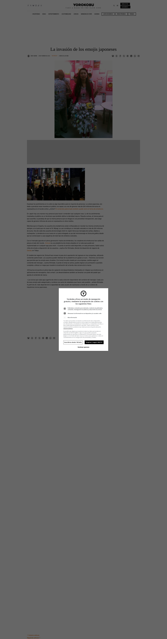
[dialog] (83, 319)
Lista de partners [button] (68, 328)
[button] (83, 317)
